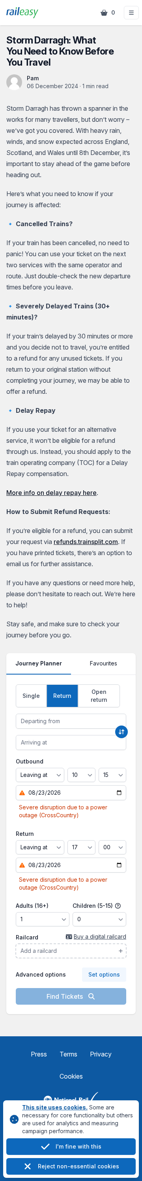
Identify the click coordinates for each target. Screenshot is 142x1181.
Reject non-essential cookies (78, 1166)
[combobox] (71, 721)
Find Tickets (65, 996)
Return (25, 833)
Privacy (101, 1054)
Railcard (27, 937)
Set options (104, 974)
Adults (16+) (32, 905)
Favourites (103, 663)
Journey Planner (38, 663)
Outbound (29, 761)
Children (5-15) (93, 905)
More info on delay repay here (51, 493)
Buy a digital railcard (100, 936)
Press (39, 1054)
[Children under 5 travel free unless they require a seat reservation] (117, 906)
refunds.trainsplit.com (86, 542)
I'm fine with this (78, 1146)
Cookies (71, 1076)
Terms (68, 1054)
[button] (131, 12)
